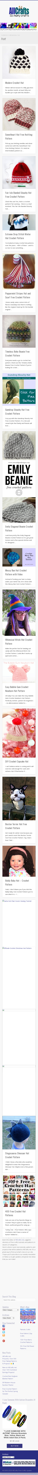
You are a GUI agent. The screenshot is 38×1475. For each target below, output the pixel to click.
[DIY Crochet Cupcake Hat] (19, 733)
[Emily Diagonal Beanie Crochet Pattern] (19, 477)
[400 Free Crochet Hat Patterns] (19, 1191)
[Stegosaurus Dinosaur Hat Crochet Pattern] (19, 1132)
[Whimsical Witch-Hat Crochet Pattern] (19, 613)
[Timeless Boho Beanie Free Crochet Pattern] (19, 331)
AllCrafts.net (20, 1240)
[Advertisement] (19, 1278)
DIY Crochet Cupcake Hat (16, 761)
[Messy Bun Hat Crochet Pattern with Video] (19, 557)
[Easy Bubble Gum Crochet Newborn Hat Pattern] (19, 672)
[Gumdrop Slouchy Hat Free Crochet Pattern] (19, 389)
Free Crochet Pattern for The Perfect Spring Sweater (10, 1391)
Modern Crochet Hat (14, 82)
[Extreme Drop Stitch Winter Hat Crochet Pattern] (19, 222)
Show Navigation (31, 17)
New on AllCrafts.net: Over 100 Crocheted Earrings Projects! (9, 1369)
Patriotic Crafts (25, 1329)
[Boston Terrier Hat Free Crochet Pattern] (19, 798)
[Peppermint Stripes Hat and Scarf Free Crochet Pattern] (19, 271)
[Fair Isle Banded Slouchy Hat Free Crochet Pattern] (19, 172)
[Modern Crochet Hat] (19, 62)
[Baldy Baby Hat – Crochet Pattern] (19, 861)
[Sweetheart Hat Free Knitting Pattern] (19, 114)
